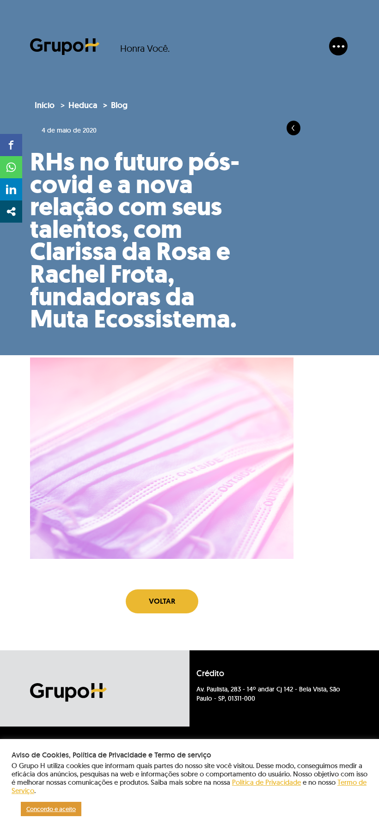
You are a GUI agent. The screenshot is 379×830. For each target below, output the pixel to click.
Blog (119, 105)
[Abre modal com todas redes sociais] (11, 211)
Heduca (82, 105)
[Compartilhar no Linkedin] (11, 189)
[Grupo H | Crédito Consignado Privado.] (64, 46)
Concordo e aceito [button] (51, 809)
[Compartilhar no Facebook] (11, 145)
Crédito (210, 673)
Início (45, 105)
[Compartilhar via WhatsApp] (11, 167)
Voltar (162, 601)
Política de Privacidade (266, 782)
